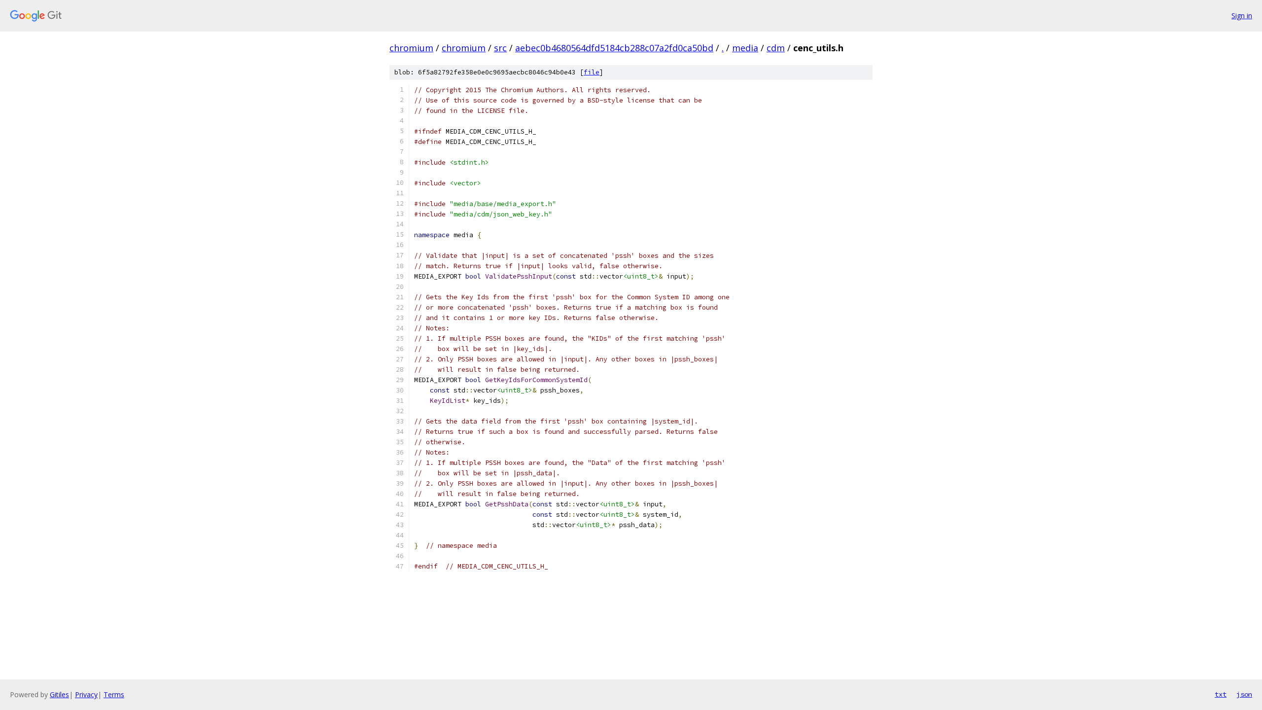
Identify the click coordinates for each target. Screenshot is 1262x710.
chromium (411, 48)
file (591, 72)
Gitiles (59, 694)
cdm (776, 48)
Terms (114, 694)
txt (1221, 694)
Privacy (86, 694)
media (745, 48)
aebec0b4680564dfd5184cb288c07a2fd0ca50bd (614, 48)
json (1244, 694)
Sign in (1241, 15)
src (500, 48)
